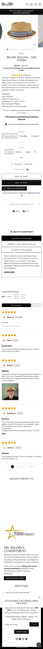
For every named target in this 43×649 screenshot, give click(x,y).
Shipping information (22, 204)
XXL (21, 157)
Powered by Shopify (21, 647)
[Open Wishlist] (35, 4)
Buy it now (22, 182)
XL (35, 152)
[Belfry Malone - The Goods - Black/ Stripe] (13, 511)
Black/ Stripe (22, 142)
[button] (17, 75)
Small (9, 152)
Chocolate (35, 136)
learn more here (15, 578)
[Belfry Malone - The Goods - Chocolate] (10, 511)
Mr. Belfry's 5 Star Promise (21, 250)
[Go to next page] (34, 466)
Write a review (16, 305)
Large (27, 152)
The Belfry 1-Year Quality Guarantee (21, 244)
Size (21, 148)
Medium (18, 152)
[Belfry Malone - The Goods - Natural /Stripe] (5, 511)
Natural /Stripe (10, 136)
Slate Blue (23, 136)
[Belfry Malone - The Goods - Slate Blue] (8, 511)
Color (21, 132)
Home (21, 53)
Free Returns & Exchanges (21, 238)
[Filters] (34, 305)
